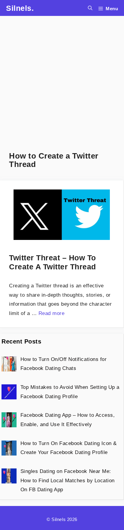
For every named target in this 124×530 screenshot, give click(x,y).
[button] (90, 8)
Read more (52, 313)
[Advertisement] (62, 78)
